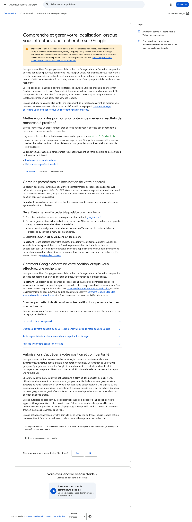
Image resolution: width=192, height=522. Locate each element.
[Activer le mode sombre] (90, 516)
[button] (5, 4)
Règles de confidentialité (34, 516)
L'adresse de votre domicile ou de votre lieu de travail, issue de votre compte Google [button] (66, 329)
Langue (74, 513)
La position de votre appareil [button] (37, 321)
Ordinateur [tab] (30, 171)
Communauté (27, 13)
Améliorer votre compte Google (51, 13)
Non (91, 453)
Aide (140, 24)
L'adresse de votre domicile (39, 160)
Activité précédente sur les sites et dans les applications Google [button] (56, 336)
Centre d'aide (10, 13)
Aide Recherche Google (23, 4)
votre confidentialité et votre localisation (88, 288)
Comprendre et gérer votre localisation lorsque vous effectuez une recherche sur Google (160, 44)
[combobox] (97, 4)
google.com (93, 217)
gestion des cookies (50, 255)
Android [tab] (43, 171)
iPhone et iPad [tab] (57, 171)
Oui (77, 453)
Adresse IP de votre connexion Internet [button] (43, 343)
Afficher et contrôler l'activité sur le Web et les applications (159, 33)
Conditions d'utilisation (55, 516)
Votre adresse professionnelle (40, 164)
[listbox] (77, 516)
